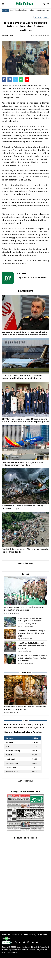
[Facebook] (4, 79)
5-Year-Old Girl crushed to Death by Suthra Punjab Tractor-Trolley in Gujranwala (32, 658)
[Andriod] (33, 942)
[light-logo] (24, 4)
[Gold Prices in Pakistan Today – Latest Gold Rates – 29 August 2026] (25, 689)
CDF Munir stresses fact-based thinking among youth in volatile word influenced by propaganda (25, 420)
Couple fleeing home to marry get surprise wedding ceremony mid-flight (22, 463)
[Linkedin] (28, 942)
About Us (6, 934)
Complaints (43, 934)
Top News (37, 17)
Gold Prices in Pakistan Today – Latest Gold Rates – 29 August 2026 (31, 633)
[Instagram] (15, 942)
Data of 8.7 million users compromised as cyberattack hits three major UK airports (22, 376)
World (46, 17)
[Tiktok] (20, 942)
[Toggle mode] (44, 4)
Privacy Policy (30, 934)
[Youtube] (11, 942)
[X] (15, 79)
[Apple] (37, 942)
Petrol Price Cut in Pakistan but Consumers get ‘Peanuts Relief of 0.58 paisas (32, 646)
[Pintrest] (24, 942)
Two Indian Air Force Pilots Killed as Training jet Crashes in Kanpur (24, 507)
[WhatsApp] (21, 79)
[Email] (27, 79)
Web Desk (8, 35)
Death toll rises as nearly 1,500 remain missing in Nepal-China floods (25, 550)
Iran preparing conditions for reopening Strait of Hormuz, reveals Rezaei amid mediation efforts (25, 333)
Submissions (7, 938)
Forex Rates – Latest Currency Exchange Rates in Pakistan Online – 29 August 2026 (30, 621)
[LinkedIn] (9, 79)
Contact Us (17, 934)
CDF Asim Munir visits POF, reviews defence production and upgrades (24, 608)
